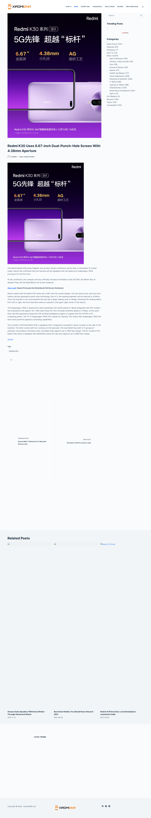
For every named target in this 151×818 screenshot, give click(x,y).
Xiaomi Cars (85, 6)
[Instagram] (109, 806)
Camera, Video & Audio (119, 61)
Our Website (112, 96)
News (76, 6)
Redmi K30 (13, 351)
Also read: (12, 288)
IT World (113, 82)
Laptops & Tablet (117, 85)
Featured (110, 47)
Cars (111, 64)
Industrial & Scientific (118, 79)
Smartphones (29, 157)
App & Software (116, 58)
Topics (109, 102)
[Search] (142, 6)
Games (112, 70)
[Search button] (141, 15)
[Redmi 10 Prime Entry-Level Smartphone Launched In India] (121, 625)
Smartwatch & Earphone (120, 90)
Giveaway (111, 50)
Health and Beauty (117, 73)
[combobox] (123, 15)
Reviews (120, 6)
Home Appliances (117, 76)
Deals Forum (110, 6)
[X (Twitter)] (106, 806)
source (10, 339)
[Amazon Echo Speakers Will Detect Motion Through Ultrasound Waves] (29, 625)
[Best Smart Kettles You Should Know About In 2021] (75, 625)
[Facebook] (102, 806)
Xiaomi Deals (97, 6)
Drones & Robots (117, 67)
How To (68, 6)
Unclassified (112, 105)
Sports (112, 93)
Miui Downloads (132, 6)
